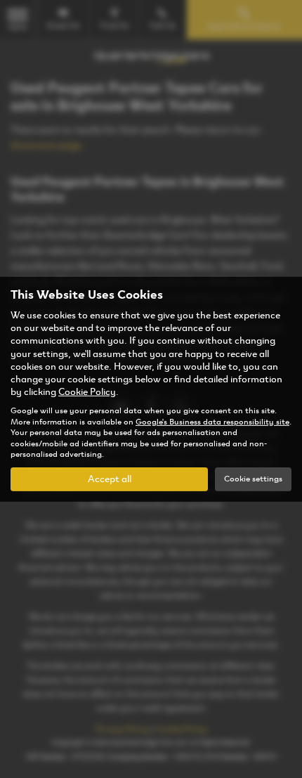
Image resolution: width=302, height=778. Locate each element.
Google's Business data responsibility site (212, 422)
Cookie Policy (87, 392)
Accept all (109, 479)
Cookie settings (253, 479)
